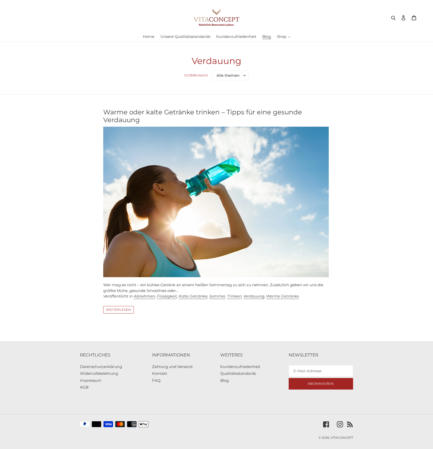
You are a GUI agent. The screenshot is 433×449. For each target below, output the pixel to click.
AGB (84, 387)
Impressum (90, 380)
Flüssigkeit (167, 296)
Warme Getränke (282, 296)
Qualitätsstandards (238, 373)
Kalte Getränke (193, 296)
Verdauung (253, 296)
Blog (224, 380)
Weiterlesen (118, 310)
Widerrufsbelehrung (99, 373)
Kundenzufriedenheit (240, 366)
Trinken (234, 296)
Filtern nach (196, 75)
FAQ (156, 380)
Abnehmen (144, 296)
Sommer (217, 296)
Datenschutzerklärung (101, 366)
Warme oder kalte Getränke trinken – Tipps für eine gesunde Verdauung (202, 116)
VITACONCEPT (342, 437)
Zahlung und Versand (172, 366)
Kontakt (159, 373)
